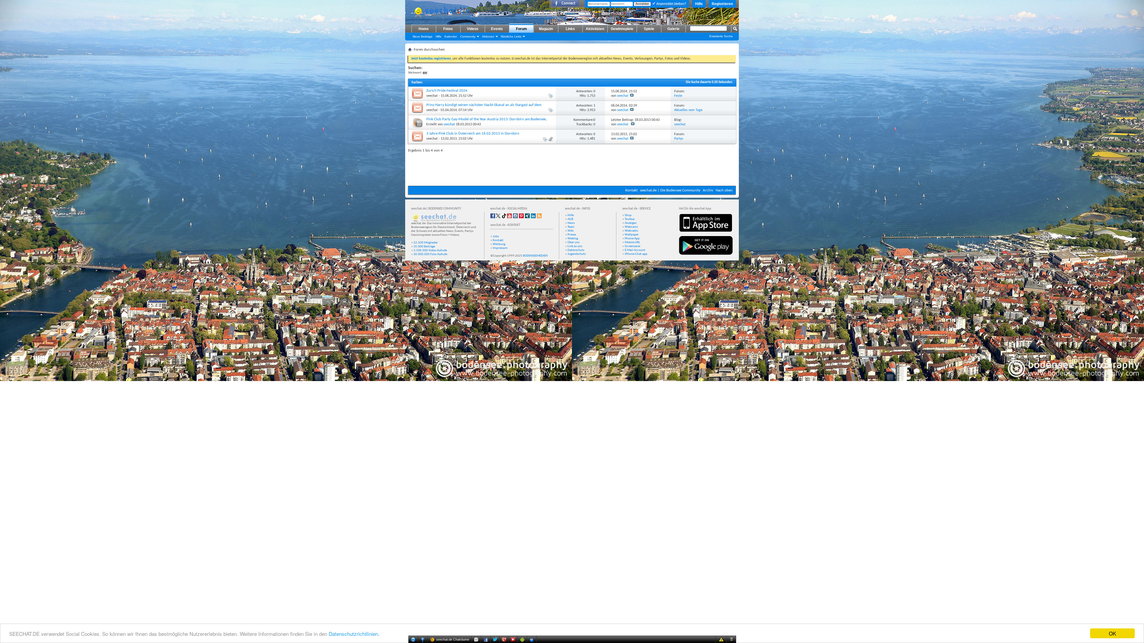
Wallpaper (632, 234)
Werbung (499, 244)
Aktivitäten (595, 29)
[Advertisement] (572, 167)
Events (497, 29)
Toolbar (630, 219)
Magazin (546, 29)
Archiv (708, 190)
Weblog (573, 238)
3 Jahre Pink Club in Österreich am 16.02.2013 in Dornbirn (472, 133)
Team (571, 227)
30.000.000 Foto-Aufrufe (430, 254)
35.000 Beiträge (424, 246)
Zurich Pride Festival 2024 (446, 91)
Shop (628, 215)
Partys (678, 139)
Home (424, 29)
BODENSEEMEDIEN (535, 255)
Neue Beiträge (423, 36)
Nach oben (724, 190)
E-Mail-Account (635, 250)
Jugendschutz (577, 254)
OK (1112, 633)
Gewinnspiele (622, 29)
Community (467, 36)
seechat (432, 96)
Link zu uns (575, 246)
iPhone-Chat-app (636, 254)
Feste (678, 96)
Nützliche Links (511, 36)
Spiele (649, 29)
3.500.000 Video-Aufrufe (430, 250)
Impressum (500, 248)
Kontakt (631, 190)
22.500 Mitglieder (426, 242)
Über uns (573, 242)
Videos (472, 29)
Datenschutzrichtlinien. (354, 633)
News (571, 223)
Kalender (450, 36)
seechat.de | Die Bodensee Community (670, 190)
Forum (521, 29)
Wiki (571, 230)
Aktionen (488, 36)
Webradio (631, 230)
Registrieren (722, 4)
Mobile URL (632, 242)
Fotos (448, 29)
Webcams (631, 227)
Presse (572, 234)
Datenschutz (576, 250)
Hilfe (699, 4)
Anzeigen (631, 223)
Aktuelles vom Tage (688, 110)
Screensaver (633, 246)
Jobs (496, 236)
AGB (570, 219)
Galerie (673, 29)
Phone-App (632, 238)
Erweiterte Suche (721, 36)
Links (570, 29)
